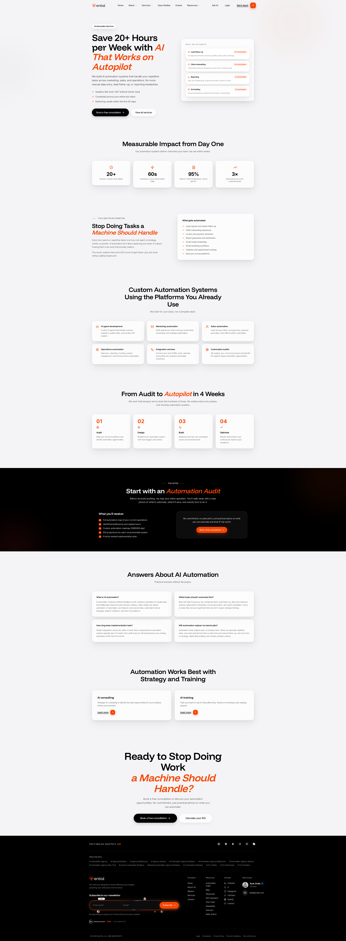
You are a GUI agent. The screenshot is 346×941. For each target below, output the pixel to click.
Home (120, 5)
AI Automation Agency (98, 861)
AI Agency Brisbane (119, 861)
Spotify (230, 899)
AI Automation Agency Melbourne (212, 861)
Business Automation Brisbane (131, 865)
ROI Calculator (212, 898)
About (131, 5)
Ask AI (215, 5)
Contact (230, 903)
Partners (209, 910)
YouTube (231, 895)
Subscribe (168, 905)
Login (227, 5)
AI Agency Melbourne (139, 861)
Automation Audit (211, 884)
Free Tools (210, 902)
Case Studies (164, 5)
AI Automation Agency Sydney (241, 861)
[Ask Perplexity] (247, 844)
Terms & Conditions (233, 936)
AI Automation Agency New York (102, 865)
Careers (191, 899)
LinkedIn (231, 883)
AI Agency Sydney (158, 861)
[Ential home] (98, 5)
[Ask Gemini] (233, 844)
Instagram (231, 891)
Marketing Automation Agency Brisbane (163, 865)
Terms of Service (249, 936)
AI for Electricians (227, 865)
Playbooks (210, 894)
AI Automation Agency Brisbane (182, 861)
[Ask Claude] (226, 844)
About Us (192, 887)
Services (146, 5)
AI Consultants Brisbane (193, 865)
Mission (191, 891)
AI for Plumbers (244, 865)
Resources (192, 5)
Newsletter (210, 906)
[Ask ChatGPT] (219, 844)
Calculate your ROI (196, 818)
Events (179, 5)
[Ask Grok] (240, 844)
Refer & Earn (211, 914)
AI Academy (206, 936)
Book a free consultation (108, 112)
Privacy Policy (218, 936)
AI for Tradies (211, 865)
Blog (208, 890)
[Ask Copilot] (254, 844)
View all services (143, 112)
